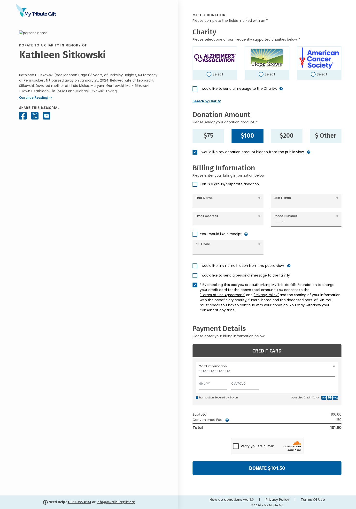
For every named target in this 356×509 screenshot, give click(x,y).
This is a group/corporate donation (229, 184)
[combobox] (279, 221)
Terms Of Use (313, 499)
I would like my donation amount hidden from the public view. (252, 152)
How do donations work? (231, 499)
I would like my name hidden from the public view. (242, 265)
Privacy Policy (277, 499)
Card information (213, 366)
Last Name (282, 197)
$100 (247, 135)
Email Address (206, 216)
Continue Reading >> (35, 98)
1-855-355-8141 (79, 502)
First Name (204, 197)
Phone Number (285, 216)
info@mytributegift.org (116, 502)
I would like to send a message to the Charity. (238, 88)
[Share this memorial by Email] (46, 115)
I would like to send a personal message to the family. (245, 275)
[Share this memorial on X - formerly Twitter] (34, 115)
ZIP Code (202, 244)
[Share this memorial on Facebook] (22, 115)
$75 (208, 135)
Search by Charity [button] (207, 101)
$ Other (325, 135)
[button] (281, 90)
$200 (287, 135)
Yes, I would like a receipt (221, 234)
